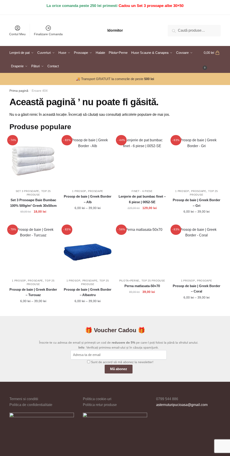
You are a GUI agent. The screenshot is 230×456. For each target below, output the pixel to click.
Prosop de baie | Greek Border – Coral (196, 288)
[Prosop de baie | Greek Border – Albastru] (87, 250)
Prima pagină (18, 90)
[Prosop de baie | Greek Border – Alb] (87, 161)
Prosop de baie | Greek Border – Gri (196, 202)
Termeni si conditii (23, 399)
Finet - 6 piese (142, 191)
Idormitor (115, 30)
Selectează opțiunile (87, 221)
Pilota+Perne (129, 280)
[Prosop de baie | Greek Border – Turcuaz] (33, 250)
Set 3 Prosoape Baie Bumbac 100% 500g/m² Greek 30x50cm (33, 202)
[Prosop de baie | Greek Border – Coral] (196, 250)
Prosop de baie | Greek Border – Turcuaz (33, 292)
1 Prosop (79, 191)
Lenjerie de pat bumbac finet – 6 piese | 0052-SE (142, 199)
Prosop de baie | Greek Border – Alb (87, 199)
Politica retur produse (100, 405)
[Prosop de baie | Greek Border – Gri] (196, 161)
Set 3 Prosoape (27, 191)
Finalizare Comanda (48, 34)
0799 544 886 (167, 399)
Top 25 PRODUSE (153, 280)
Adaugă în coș (33, 221)
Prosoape (95, 191)
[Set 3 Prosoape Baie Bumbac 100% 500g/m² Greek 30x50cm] (33, 161)
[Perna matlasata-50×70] (142, 250)
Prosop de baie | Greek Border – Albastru (87, 292)
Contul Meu (17, 34)
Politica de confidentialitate (30, 405)
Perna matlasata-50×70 (142, 286)
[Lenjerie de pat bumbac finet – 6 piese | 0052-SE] (142, 161)
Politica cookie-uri (97, 399)
